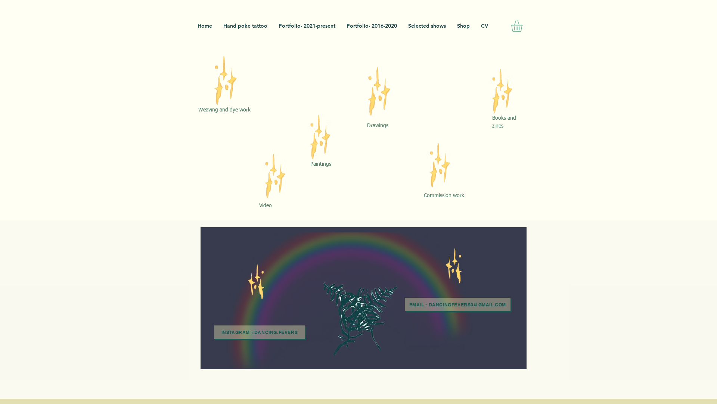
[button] (523, 26)
